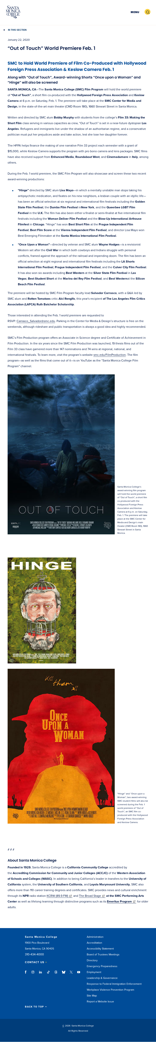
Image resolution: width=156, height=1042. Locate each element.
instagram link (33, 974)
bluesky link (63, 974)
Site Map (92, 995)
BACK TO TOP (34, 1006)
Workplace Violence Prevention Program (110, 989)
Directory (92, 960)
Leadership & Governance (102, 978)
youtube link (78, 974)
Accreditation (94, 942)
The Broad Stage (92, 896)
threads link (56, 974)
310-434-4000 (34, 954)
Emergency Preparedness (102, 966)
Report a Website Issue (100, 1001)
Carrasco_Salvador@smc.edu (36, 321)
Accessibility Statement (100, 948)
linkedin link (40, 974)
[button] (134, 12)
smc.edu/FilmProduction (109, 355)
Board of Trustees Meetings (103, 954)
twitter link (71, 974)
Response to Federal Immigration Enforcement (114, 984)
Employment (94, 972)
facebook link (27, 974)
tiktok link (48, 974)
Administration (95, 937)
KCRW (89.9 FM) (59, 896)
